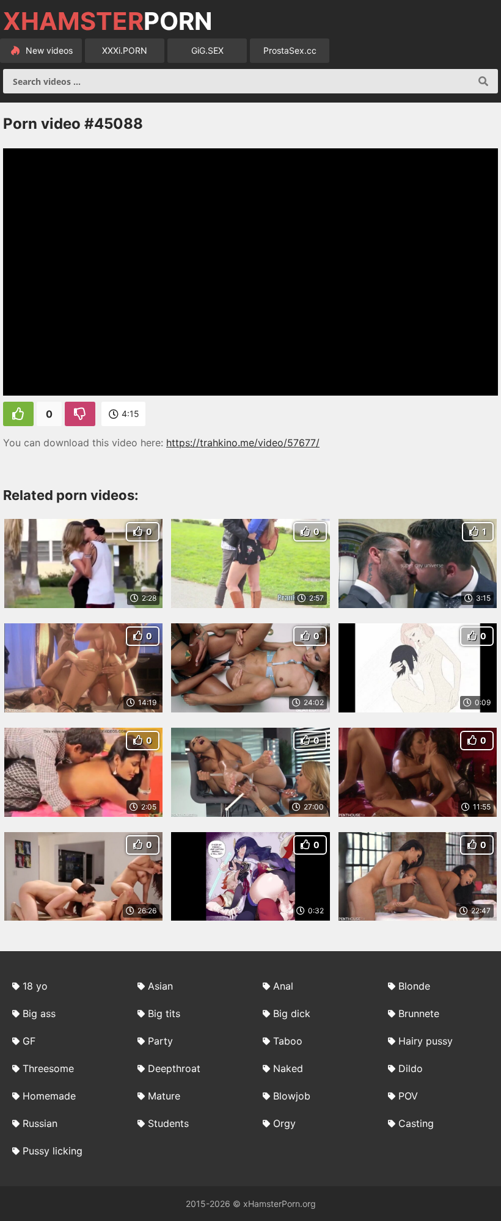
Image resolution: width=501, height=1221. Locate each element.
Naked (288, 1068)
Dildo (410, 1068)
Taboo (287, 1041)
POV (408, 1096)
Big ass (39, 1013)
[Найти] (483, 81)
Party (160, 1041)
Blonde (414, 986)
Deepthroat (174, 1068)
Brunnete (418, 1013)
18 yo (35, 986)
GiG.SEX (207, 50)
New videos (48, 50)
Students (168, 1123)
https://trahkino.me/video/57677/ (243, 443)
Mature (164, 1096)
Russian (40, 1123)
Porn (107, 21)
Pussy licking (52, 1151)
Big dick (291, 1013)
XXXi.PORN (124, 50)
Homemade (49, 1096)
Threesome (48, 1068)
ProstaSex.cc (289, 50)
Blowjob (291, 1096)
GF (29, 1041)
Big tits (164, 1013)
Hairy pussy (425, 1041)
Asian (160, 986)
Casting (416, 1123)
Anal (283, 986)
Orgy (284, 1123)
